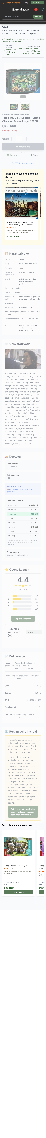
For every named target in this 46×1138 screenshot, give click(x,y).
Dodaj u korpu (18, 892)
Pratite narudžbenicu (13, 3)
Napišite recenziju (23, 619)
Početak (5, 27)
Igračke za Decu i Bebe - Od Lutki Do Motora (21, 30)
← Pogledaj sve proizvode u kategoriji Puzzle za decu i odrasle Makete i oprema (23, 40)
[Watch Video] (23, 359)
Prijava (27, 3)
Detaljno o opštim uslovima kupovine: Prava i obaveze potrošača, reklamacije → (23, 812)
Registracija (37, 3)
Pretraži (38, 17)
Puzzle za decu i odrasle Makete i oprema (20, 34)
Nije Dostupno (23, 146)
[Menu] (4, 10)
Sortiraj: (22, 632)
